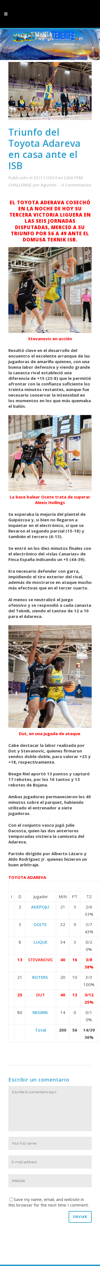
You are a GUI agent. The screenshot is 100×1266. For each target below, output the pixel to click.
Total (40, 1030)
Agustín (48, 185)
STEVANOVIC (40, 959)
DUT (40, 995)
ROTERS (40, 977)
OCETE (41, 924)
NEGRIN (40, 1012)
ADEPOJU (40, 907)
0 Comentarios (76, 185)
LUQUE (41, 942)
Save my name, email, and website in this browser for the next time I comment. (48, 1202)
